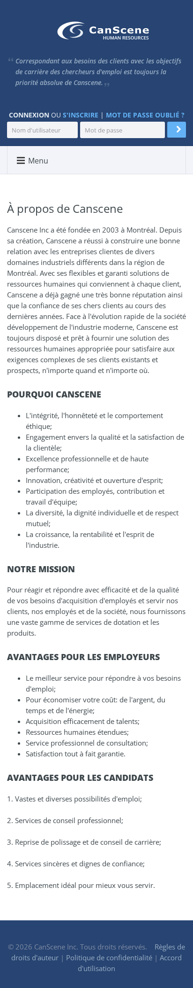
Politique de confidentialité (109, 957)
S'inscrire (80, 114)
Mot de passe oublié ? (145, 114)
